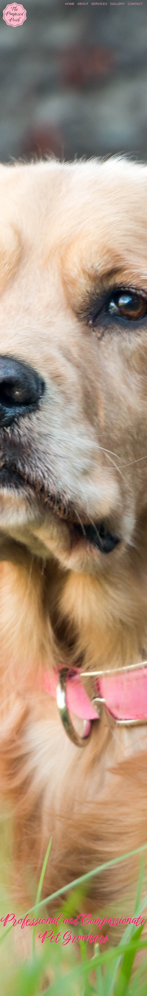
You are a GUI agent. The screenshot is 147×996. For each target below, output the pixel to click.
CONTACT (135, 4)
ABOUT (82, 4)
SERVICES (99, 4)
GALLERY (117, 4)
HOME (70, 4)
